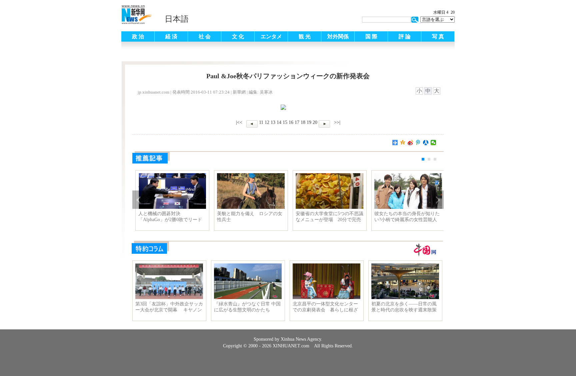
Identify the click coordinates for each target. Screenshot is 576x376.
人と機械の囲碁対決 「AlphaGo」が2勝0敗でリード (246, 216)
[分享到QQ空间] (403, 142)
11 (261, 122)
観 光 (305, 36)
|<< (239, 122)
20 (315, 122)
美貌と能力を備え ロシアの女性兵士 (326, 216)
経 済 (171, 36)
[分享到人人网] (426, 142)
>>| (336, 122)
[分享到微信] (433, 142)
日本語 (177, 19)
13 (273, 122)
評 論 (405, 36)
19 (309, 122)
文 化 (238, 36)
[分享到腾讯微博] (418, 142)
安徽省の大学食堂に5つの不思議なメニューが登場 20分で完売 (406, 216)
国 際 (371, 36)
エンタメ (271, 36)
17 (297, 122)
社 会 (205, 36)
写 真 (438, 36)
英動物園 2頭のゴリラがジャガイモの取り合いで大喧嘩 (170, 216)
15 (285, 122)
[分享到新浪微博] (410, 142)
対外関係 (338, 36)
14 (279, 122)
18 (303, 122)
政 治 (138, 36)
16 (291, 122)
